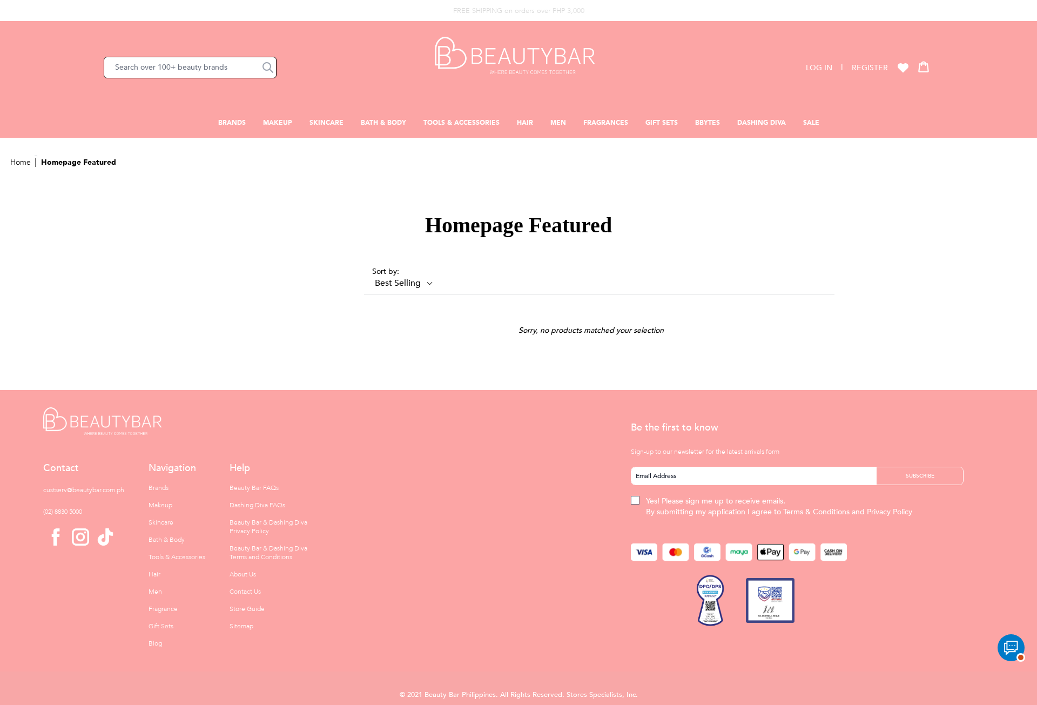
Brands (232, 122)
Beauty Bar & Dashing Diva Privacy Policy (268, 526)
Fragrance (163, 609)
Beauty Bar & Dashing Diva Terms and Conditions (268, 552)
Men (558, 122)
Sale (811, 122)
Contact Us (245, 591)
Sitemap (241, 626)
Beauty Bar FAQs (254, 488)
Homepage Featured (78, 162)
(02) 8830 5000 (62, 511)
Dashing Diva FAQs (257, 505)
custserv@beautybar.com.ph (83, 490)
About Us (243, 574)
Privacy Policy (889, 512)
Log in (819, 68)
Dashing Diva (761, 122)
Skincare (326, 122)
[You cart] (923, 66)
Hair (525, 122)
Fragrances (605, 122)
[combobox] (190, 67)
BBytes (707, 122)
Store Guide (247, 609)
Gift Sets (661, 122)
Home (20, 162)
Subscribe (920, 476)
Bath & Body (383, 122)
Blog (155, 643)
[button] (268, 67)
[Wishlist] (903, 67)
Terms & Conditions (816, 512)
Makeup (277, 122)
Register (870, 68)
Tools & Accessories (461, 122)
